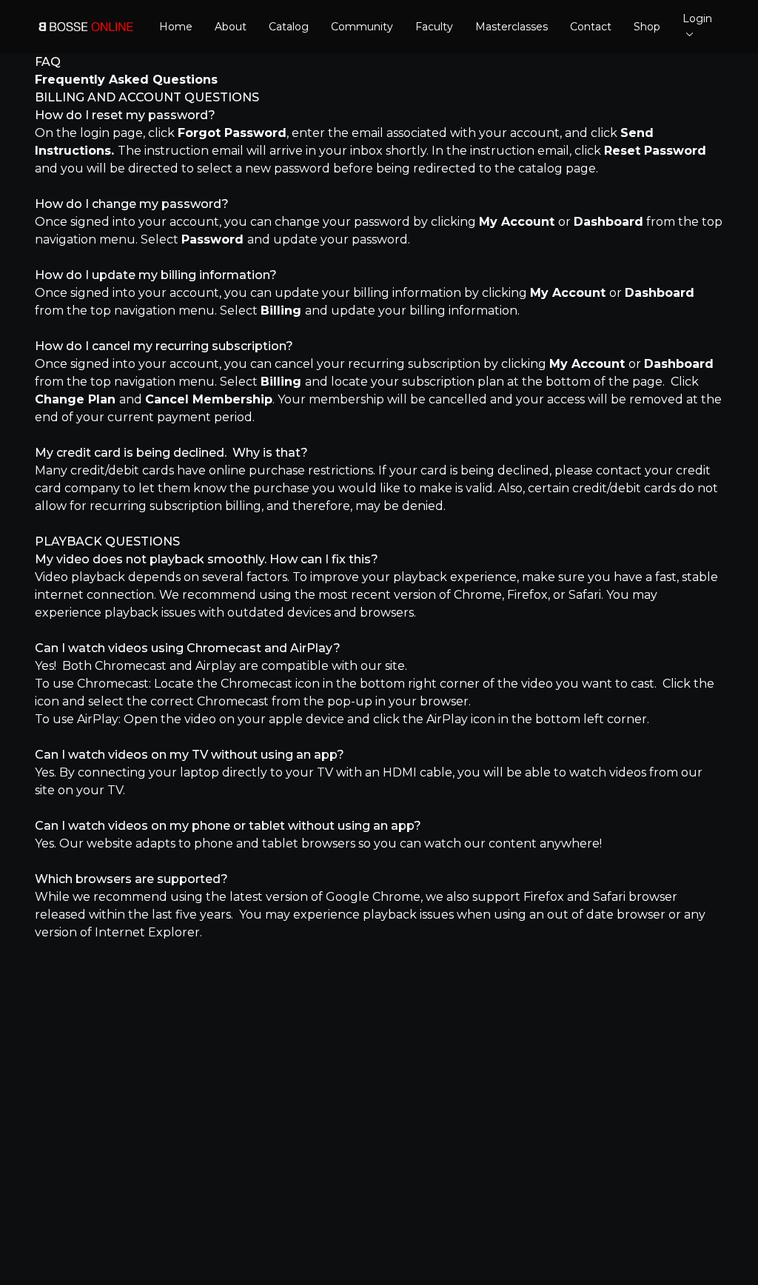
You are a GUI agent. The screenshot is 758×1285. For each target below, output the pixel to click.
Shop (647, 26)
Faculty (434, 26)
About (230, 26)
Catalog (289, 26)
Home (175, 26)
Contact (590, 26)
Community (362, 26)
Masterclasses (511, 26)
